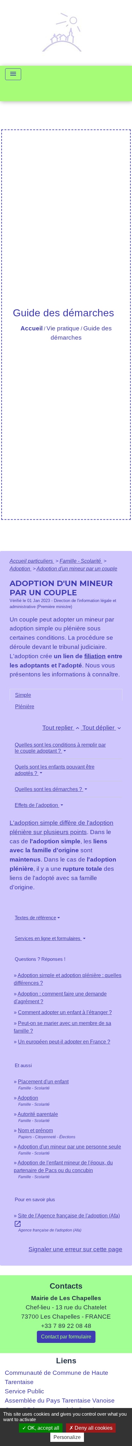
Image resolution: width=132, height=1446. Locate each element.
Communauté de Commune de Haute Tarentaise (56, 1377)
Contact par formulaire (66, 1336)
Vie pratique (62, 328)
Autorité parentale (38, 1114)
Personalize (67, 1437)
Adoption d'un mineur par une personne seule (69, 1146)
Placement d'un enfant (43, 1081)
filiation (95, 656)
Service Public (24, 1391)
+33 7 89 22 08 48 (66, 1325)
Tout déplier (102, 727)
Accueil (32, 328)
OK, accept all (42, 1428)
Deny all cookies (92, 1428)
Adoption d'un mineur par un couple (77, 568)
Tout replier (61, 727)
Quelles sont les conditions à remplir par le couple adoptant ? (60, 748)
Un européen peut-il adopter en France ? (64, 1041)
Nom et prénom (35, 1130)
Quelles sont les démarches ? (49, 789)
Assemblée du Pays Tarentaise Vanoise (60, 1400)
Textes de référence (35, 917)
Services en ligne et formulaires (48, 938)
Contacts (66, 1286)
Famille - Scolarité (81, 561)
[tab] (66, 695)
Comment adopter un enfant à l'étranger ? (65, 1012)
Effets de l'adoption (37, 805)
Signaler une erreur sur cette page (75, 1249)
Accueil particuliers (32, 561)
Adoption (20, 568)
